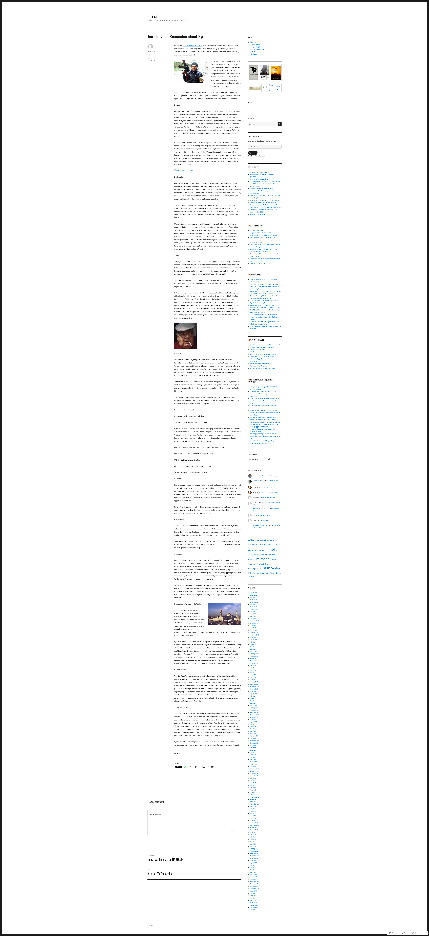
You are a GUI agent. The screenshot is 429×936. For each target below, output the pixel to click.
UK (267, 564)
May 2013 (252, 785)
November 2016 (254, 687)
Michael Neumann (257, 340)
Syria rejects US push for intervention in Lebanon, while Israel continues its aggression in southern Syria (264, 401)
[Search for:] (263, 124)
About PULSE (254, 42)
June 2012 (253, 811)
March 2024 (253, 600)
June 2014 (253, 755)
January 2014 (254, 766)
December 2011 (254, 825)
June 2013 (253, 783)
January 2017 (254, 682)
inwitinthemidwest (258, 480)
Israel (270, 549)
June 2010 (253, 867)
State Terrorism (254, 564)
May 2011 (252, 842)
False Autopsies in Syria (257, 352)
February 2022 (254, 609)
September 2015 (254, 719)
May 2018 (252, 647)
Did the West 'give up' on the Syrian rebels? (262, 368)
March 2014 (253, 762)
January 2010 (254, 879)
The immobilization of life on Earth (260, 263)
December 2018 (254, 635)
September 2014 (254, 748)
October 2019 (254, 623)
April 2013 (253, 788)
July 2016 (252, 696)
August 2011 (253, 835)
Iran (260, 550)
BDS (271, 540)
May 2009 (252, 898)
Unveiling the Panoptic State (258, 172)
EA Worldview (256, 274)
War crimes (275, 573)
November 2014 (254, 743)
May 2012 (252, 813)
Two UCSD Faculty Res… (260, 525)
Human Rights (253, 550)
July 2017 (252, 668)
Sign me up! (252, 153)
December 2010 (254, 853)
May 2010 (252, 870)
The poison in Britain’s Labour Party (260, 233)
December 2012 (254, 797)
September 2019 (254, 626)
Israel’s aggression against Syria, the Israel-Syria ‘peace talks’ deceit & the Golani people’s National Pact (265, 436)
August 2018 (253, 640)
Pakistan (251, 559)
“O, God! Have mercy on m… (269, 487)
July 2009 (252, 893)
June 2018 (253, 644)
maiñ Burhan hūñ (255, 193)
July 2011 (252, 837)
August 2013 (253, 778)
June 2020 (253, 614)
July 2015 (252, 724)
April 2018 (253, 649)
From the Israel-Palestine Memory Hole (261, 188)
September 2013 (254, 776)
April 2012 (253, 816)
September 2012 (254, 804)
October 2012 (254, 802)
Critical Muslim (151, 61)
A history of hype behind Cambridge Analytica (263, 237)
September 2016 (254, 691)
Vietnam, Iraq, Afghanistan (258, 350)
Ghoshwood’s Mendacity (269, 476)
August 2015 (253, 722)
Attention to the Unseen (257, 230)
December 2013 (254, 769)
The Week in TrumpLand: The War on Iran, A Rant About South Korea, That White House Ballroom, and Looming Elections (264, 286)
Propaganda (274, 560)
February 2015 (254, 736)
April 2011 (253, 844)
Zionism (251, 576)
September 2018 (254, 637)
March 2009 (253, 903)
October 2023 (254, 602)
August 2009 (253, 891)
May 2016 (252, 701)
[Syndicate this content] (249, 225)
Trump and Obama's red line (258, 366)
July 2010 (252, 865)
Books (275, 540)
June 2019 (253, 628)
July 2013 (252, 781)
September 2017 (254, 663)
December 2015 (254, 712)
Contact (252, 52)
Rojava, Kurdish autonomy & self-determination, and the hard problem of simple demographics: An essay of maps (265, 412)
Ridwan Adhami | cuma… (261, 508)
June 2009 (253, 896)
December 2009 (254, 882)
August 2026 (253, 593)
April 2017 (253, 675)
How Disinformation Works (258, 214)
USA (263, 568)
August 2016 (253, 694)
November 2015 (254, 715)
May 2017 (252, 673)
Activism (253, 540)
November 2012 (254, 799)
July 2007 (252, 910)
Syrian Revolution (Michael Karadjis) (260, 380)
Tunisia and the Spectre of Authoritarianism (263, 203)
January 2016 (254, 710)
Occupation (271, 555)
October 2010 (254, 858)
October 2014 (254, 745)
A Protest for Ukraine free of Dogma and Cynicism (265, 196)
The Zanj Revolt (264, 520)
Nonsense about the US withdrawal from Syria (263, 354)
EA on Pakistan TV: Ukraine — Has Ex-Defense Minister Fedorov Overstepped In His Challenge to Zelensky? (264, 317)
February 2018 (254, 654)
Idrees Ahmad (256, 45)
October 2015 (254, 717)
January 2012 (254, 823)
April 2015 (253, 731)
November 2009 (254, 884)
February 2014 (254, 764)
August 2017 (253, 665)
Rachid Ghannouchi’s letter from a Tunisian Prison (265, 181)
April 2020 (253, 616)
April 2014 (253, 759)
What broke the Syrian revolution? (260, 364)
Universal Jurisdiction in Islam (259, 179)
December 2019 (254, 621)
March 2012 (253, 818)
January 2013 (254, 795)
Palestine (262, 559)
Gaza (260, 544)
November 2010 (254, 856)
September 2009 (254, 889)
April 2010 (253, 872)
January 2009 (254, 907)
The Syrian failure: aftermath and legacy (262, 357)
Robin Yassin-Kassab (153, 51)
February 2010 (254, 877)
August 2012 (253, 806)
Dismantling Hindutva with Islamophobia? (262, 198)
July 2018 (252, 642)
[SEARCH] (280, 124)
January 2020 (254, 618)
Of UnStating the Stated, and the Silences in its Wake (265, 200)
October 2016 (254, 689)
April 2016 (253, 703)
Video (258, 573)
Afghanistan (264, 540)
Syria (148, 58)
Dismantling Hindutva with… (268, 498)
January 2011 (254, 851)
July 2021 (252, 611)
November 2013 (254, 771)
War (268, 573)
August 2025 (253, 595)
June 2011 (253, 839)
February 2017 (254, 680)
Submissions (253, 54)
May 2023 (252, 604)
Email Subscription (256, 136)
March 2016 (253, 705)
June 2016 (253, 698)
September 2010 (254, 860)
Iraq (263, 550)
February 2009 (254, 905)
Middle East (263, 555)
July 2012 (252, 809)
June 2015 (253, 727)
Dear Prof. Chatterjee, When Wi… (270, 492)
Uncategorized (254, 568)
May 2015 (252, 729)
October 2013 (254, 774)
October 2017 (254, 661)
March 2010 (253, 874)
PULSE (250, 102)
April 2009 (253, 900)
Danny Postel (256, 47)
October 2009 (254, 886)
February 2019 (254, 633)
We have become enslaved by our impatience (263, 235)
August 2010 (253, 863)
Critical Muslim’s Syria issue (192, 45)
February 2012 (254, 820)
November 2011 (254, 828)
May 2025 (252, 597)
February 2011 (254, 849)
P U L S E (152, 17)
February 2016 (254, 708)
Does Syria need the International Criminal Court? (265, 345)
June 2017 (253, 670)
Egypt (255, 545)
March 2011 (253, 846)
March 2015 (253, 734)
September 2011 (254, 832)
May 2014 (252, 757)
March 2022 (253, 607)
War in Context (256, 225)
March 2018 (253, 651)
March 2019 (253, 630)
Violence (262, 573)
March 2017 (253, 677)
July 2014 (252, 752)
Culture (250, 545)
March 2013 (253, 790)
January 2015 (254, 738)
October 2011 (254, 830)
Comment (233, 831)
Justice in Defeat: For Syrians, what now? (262, 347)
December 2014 (254, 741)
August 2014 (253, 750)
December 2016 (254, 684)
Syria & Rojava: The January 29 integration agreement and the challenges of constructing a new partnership (265, 394)
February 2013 (254, 792)
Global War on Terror (272, 544)
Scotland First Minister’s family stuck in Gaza (263, 191)
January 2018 (254, 656)
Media (256, 554)
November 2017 (254, 658)
